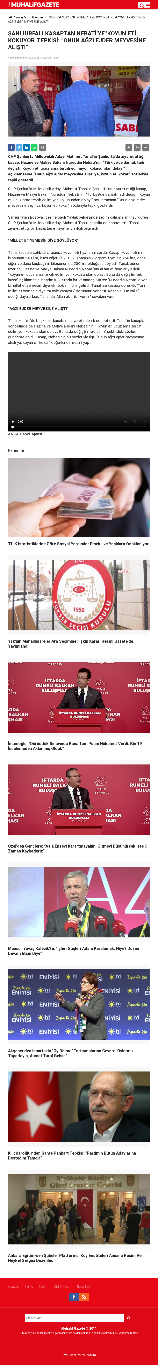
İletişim (43, 1286)
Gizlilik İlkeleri (62, 1286)
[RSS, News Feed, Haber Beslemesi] (84, 1297)
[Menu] (148, 6)
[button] (128, 147)
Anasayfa (13, 1286)
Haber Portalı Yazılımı (82, 1355)
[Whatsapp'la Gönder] (34, 147)
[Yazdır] (42, 147)
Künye (29, 1286)
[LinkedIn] (26, 147)
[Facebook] (11, 147)
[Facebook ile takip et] (74, 1297)
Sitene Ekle (83, 1286)
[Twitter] (19, 147)
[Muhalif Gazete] (34, 4)
